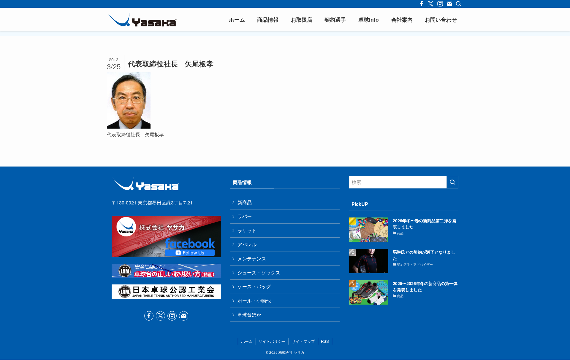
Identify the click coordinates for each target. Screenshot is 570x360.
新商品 (245, 202)
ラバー (245, 216)
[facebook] (148, 315)
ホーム (247, 341)
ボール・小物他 (254, 300)
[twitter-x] (160, 315)
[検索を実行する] (452, 182)
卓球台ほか (249, 314)
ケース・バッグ (254, 286)
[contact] (183, 315)
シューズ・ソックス (259, 272)
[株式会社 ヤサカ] (142, 19)
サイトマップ (303, 341)
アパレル (247, 244)
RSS (325, 341)
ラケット (247, 230)
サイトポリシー (272, 341)
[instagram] (172, 315)
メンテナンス (252, 258)
